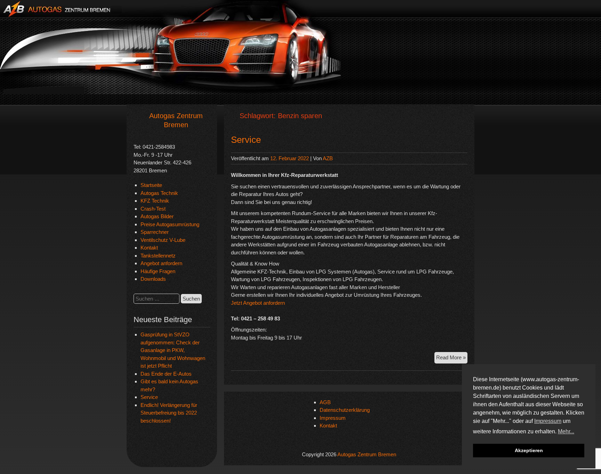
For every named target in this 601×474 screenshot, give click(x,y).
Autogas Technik (159, 193)
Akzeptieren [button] (529, 450)
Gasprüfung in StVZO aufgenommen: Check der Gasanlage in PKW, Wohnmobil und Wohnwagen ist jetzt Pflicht (173, 350)
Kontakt (149, 248)
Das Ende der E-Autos (166, 374)
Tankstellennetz (158, 256)
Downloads (153, 279)
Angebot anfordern (161, 263)
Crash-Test (153, 209)
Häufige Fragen (158, 271)
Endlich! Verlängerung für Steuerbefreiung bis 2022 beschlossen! (169, 413)
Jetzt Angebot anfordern (258, 303)
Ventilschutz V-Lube (163, 240)
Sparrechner (155, 232)
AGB (325, 402)
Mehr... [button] (566, 431)
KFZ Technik (155, 201)
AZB (328, 158)
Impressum (333, 418)
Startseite (151, 185)
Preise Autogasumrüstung (170, 224)
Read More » (451, 357)
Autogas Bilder (157, 216)
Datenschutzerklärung (345, 410)
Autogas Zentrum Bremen (366, 454)
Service (149, 397)
